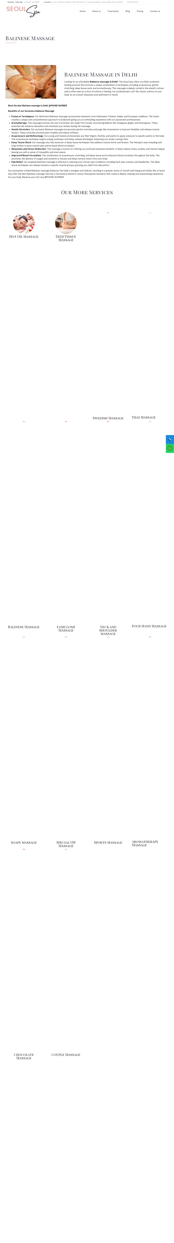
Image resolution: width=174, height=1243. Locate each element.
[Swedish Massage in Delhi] (108, 313)
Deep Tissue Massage (66, 238)
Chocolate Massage (24, 1056)
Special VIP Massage (66, 844)
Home (83, 11)
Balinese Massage (24, 626)
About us (96, 11)
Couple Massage (66, 1054)
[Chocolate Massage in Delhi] (24, 950)
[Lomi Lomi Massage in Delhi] (66, 522)
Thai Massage (144, 417)
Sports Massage (108, 842)
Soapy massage (24, 842)
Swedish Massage (108, 418)
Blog (127, 11)
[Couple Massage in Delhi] (66, 950)
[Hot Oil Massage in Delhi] (66, 738)
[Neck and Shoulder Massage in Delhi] (108, 522)
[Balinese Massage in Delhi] (24, 522)
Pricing (140, 11)
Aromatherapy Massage (145, 843)
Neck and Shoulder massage (108, 630)
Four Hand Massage (149, 626)
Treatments (113, 11)
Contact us (155, 11)
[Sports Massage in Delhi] (150, 522)
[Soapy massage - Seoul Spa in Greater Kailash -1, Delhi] (24, 738)
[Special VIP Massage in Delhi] (24, 223)
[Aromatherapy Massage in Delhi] (150, 738)
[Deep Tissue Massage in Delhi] (66, 223)
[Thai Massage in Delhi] (150, 313)
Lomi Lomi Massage (66, 628)
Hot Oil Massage (23, 236)
